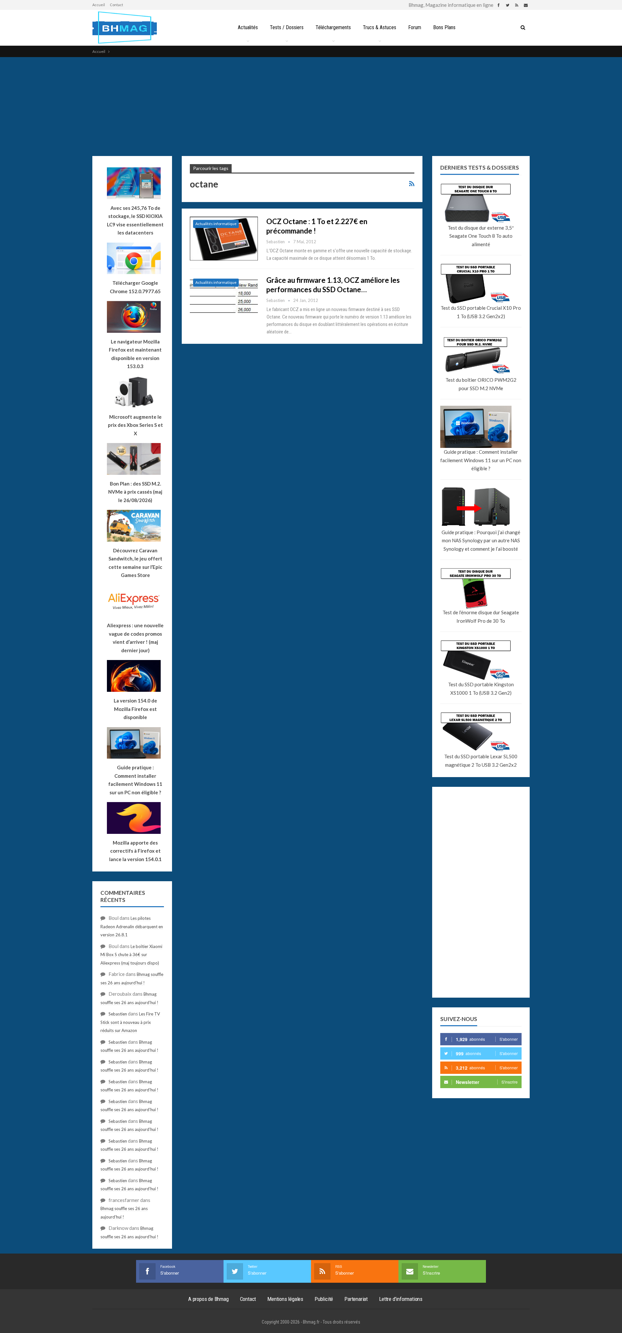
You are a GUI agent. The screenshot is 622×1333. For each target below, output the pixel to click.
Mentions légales (285, 1299)
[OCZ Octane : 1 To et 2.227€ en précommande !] (224, 238)
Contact (116, 5)
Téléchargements (333, 27)
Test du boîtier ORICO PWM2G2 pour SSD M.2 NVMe (480, 384)
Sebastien (118, 1013)
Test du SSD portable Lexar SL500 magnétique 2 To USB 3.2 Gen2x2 (480, 760)
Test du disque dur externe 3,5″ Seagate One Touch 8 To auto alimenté (481, 236)
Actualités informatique (215, 223)
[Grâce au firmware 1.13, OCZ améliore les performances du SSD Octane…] (224, 297)
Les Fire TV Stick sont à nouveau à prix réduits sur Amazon (130, 1022)
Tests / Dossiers (287, 27)
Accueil (98, 5)
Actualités (248, 27)
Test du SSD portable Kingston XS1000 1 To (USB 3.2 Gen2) (481, 688)
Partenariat (356, 1299)
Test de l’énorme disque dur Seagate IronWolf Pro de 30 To (481, 616)
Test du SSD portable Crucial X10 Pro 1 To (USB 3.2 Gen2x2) (481, 312)
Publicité (324, 1299)
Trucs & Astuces (379, 27)
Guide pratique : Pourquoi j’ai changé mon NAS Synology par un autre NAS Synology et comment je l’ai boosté (481, 540)
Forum (414, 27)
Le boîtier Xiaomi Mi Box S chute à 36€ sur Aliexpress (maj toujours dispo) (131, 955)
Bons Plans (444, 27)
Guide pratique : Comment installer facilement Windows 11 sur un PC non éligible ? (480, 460)
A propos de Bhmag (208, 1299)
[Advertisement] (311, 105)
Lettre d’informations (400, 1299)
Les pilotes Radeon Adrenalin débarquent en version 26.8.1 (131, 926)
